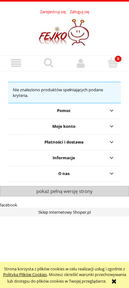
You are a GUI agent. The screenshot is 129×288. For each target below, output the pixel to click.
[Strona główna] (64, 31)
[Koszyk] (113, 63)
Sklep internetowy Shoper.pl (64, 212)
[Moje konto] (80, 63)
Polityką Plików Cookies (25, 274)
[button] (16, 63)
